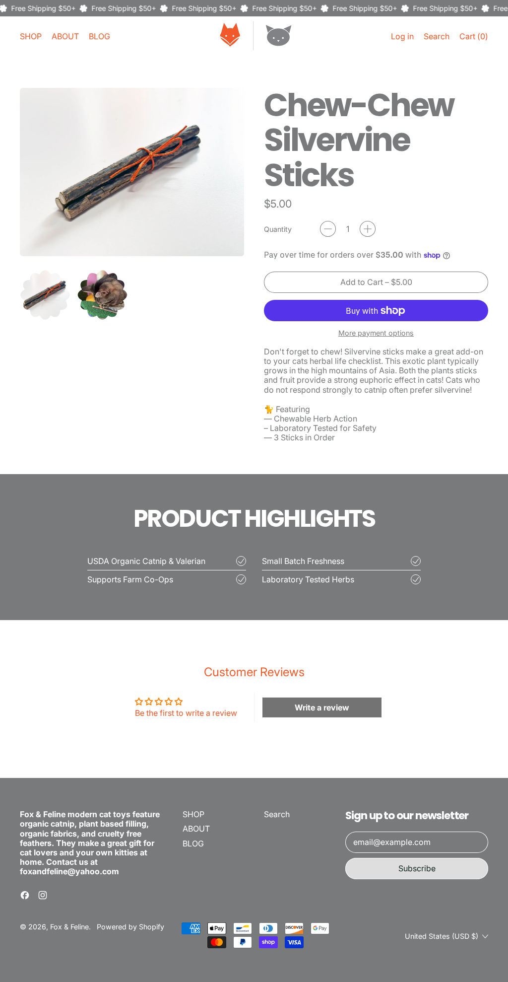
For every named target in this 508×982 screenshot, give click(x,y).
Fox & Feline (69, 926)
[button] (436, 36)
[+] (368, 229)
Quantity (278, 229)
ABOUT (65, 36)
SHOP (31, 36)
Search (277, 814)
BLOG (99, 36)
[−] (328, 229)
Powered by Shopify (130, 926)
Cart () (473, 38)
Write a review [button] (322, 707)
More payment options (376, 333)
